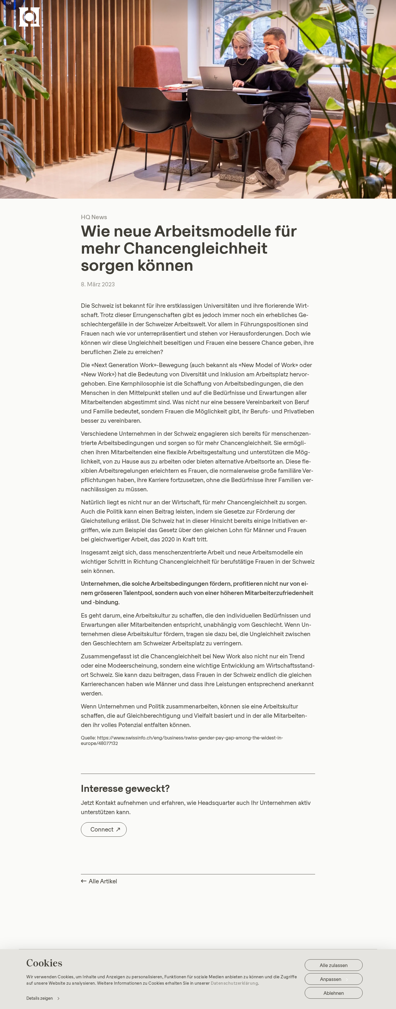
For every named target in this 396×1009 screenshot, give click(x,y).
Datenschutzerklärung (234, 983)
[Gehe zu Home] (29, 17)
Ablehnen (334, 993)
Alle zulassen (334, 965)
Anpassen (330, 979)
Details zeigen (39, 998)
